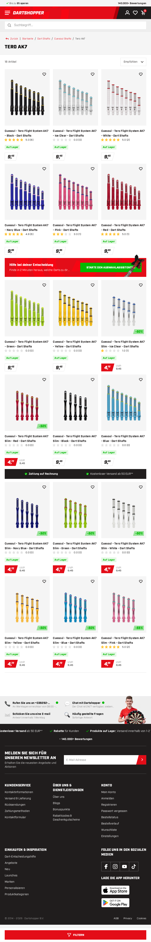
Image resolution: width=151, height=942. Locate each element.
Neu (7, 869)
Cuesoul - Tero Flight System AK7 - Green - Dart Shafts (26, 344)
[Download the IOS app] (115, 890)
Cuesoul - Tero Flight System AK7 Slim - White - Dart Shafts (123, 546)
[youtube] (124, 866)
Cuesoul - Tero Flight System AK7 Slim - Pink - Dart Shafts (123, 640)
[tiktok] (133, 866)
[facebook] (106, 866)
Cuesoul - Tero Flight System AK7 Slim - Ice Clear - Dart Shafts (123, 344)
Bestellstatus (109, 817)
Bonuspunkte (61, 809)
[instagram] (115, 866)
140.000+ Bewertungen (132, 3)
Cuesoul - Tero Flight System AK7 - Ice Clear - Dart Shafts (75, 133)
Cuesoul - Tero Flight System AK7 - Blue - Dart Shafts (123, 439)
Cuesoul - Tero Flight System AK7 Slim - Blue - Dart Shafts (75, 640)
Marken (10, 881)
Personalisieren (15, 888)
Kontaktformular (15, 817)
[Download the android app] (115, 902)
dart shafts (43, 38)
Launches (11, 875)
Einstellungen (110, 836)
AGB (116, 918)
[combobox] (78, 25)
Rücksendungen (15, 804)
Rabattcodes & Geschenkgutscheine (66, 817)
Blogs (56, 803)
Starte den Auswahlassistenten (111, 267)
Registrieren (109, 804)
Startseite (27, 38)
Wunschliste (109, 830)
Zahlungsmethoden (17, 811)
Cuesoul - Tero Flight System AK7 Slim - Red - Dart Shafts (26, 439)
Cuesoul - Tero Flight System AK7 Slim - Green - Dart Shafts (75, 546)
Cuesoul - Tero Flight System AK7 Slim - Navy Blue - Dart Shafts (26, 546)
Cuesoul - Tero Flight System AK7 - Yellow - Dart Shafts (75, 344)
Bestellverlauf (110, 823)
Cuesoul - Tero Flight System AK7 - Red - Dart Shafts (123, 228)
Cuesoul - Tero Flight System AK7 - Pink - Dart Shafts (75, 228)
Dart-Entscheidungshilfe (20, 856)
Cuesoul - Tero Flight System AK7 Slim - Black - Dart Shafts (75, 439)
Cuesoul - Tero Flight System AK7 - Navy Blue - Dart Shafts (26, 228)
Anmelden (107, 798)
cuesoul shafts (62, 38)
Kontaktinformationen (19, 792)
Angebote (11, 863)
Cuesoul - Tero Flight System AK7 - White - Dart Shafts (123, 133)
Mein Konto (108, 792)
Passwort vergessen (114, 811)
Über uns (58, 797)
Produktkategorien (17, 894)
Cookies (141, 918)
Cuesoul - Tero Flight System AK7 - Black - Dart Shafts (26, 133)
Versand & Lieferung (18, 798)
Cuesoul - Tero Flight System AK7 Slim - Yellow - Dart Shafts (26, 640)
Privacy (127, 918)
